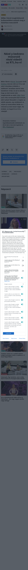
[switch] (22, 260)
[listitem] (14, 257)
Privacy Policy (22, 338)
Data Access (14, 338)
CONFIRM (8, 333)
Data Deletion (6, 338)
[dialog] (14, 285)
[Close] (25, 231)
